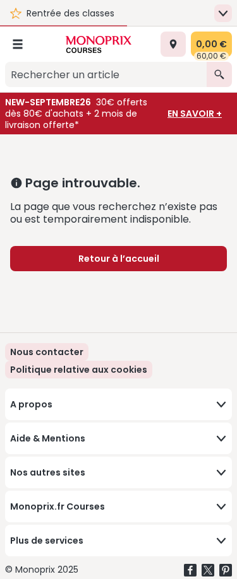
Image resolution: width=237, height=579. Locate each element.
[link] (78, 369)
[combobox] (106, 74)
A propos (31, 404)
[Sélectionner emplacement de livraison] (173, 44)
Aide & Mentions (47, 438)
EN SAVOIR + (194, 113)
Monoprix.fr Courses (57, 506)
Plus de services (46, 540)
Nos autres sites (47, 472)
